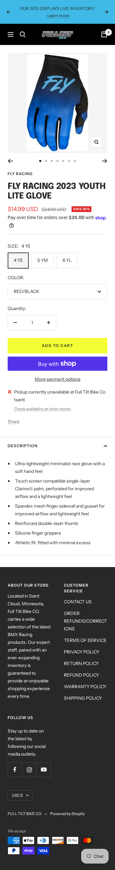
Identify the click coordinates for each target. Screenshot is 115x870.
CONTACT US (78, 602)
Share (13, 421)
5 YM (42, 260)
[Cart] (104, 34)
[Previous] (10, 161)
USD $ (17, 795)
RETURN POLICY (81, 663)
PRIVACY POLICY (81, 652)
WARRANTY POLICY (85, 686)
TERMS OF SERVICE (85, 640)
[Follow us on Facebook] (15, 769)
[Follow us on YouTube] (43, 769)
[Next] (104, 161)
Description (23, 445)
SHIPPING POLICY (83, 698)
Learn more (58, 15)
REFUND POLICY (81, 675)
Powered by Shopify (67, 813)
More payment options (57, 379)
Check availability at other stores (42, 408)
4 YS (18, 260)
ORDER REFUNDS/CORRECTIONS (85, 621)
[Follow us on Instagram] (29, 769)
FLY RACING (20, 173)
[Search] (23, 34)
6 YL (67, 260)
